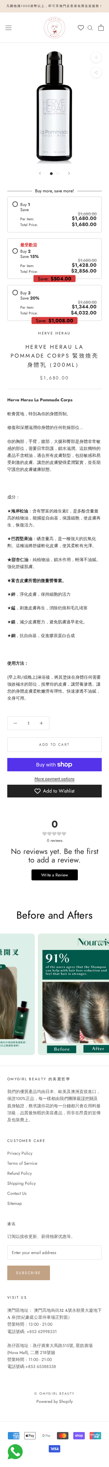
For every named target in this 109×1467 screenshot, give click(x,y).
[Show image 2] (57, 173)
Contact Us (17, 1193)
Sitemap (14, 1203)
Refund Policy (19, 1173)
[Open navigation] (8, 27)
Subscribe (28, 1273)
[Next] (69, 173)
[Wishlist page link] (81, 28)
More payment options (54, 779)
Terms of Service (22, 1163)
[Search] (90, 27)
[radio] (54, 214)
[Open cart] (101, 28)
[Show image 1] (51, 173)
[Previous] (40, 173)
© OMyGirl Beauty (54, 1393)
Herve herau (54, 333)
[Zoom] (96, 57)
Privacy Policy (19, 1153)
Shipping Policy (21, 1183)
